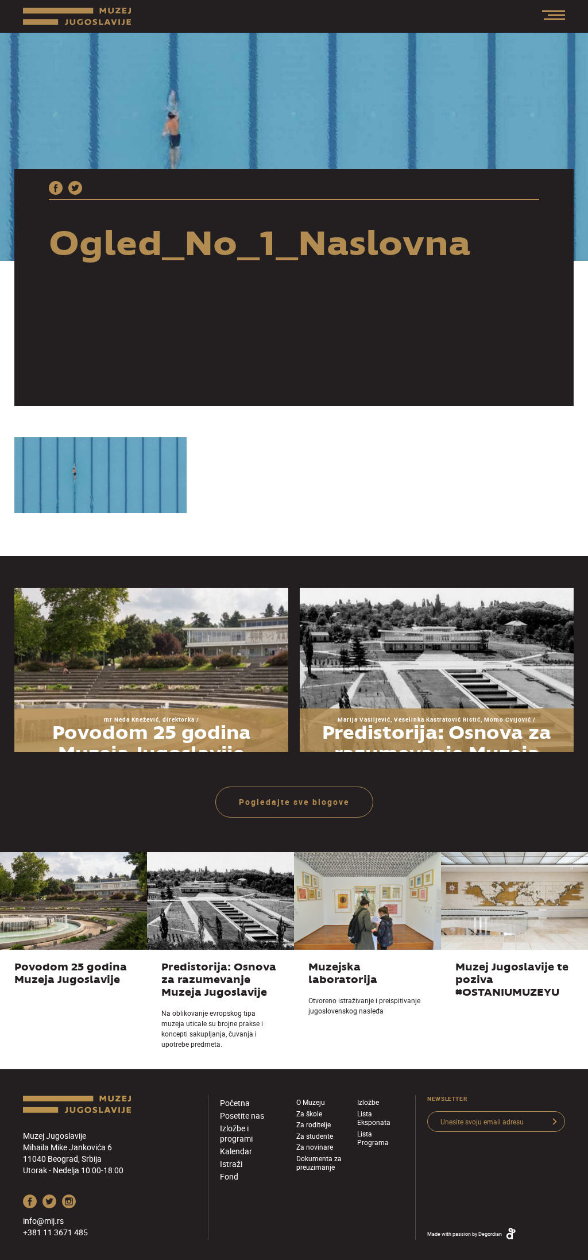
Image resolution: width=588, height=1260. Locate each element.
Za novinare (314, 1146)
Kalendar (236, 1151)
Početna (235, 1102)
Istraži (231, 1163)
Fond (229, 1176)
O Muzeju (310, 1102)
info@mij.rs (43, 1220)
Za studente (314, 1135)
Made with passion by (464, 1234)
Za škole (309, 1113)
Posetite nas (242, 1115)
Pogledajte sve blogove (294, 801)
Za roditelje (313, 1124)
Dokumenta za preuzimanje (319, 1163)
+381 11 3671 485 (55, 1232)
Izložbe (368, 1102)
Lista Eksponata (373, 1118)
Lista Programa (373, 1138)
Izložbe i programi (236, 1133)
